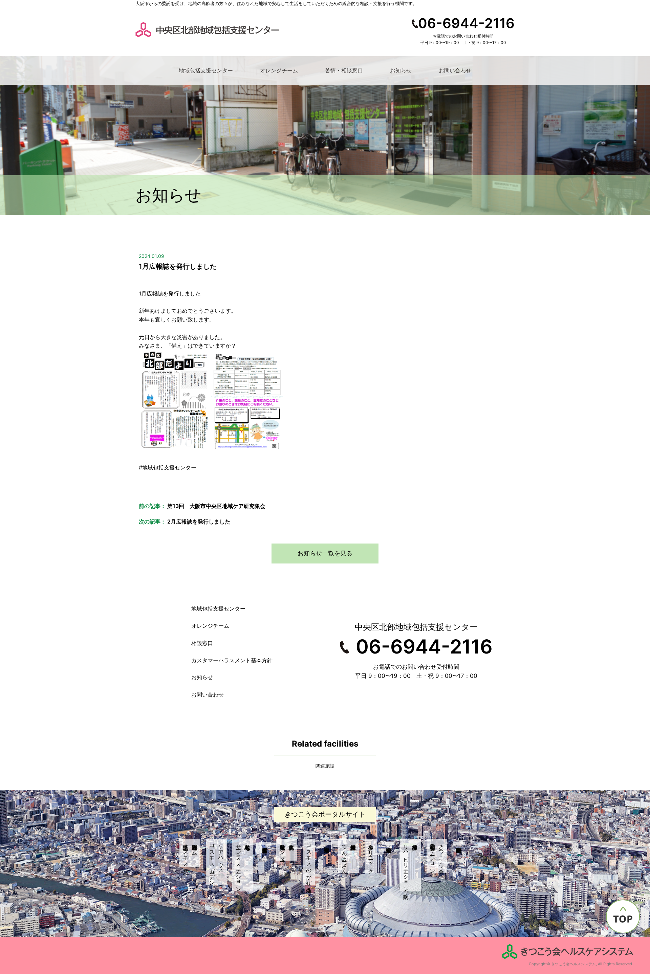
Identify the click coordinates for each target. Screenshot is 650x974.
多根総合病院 (388, 843)
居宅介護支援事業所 (265, 843)
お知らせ (401, 70)
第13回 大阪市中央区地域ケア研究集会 (216, 506)
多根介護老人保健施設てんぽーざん (344, 856)
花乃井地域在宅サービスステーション (238, 865)
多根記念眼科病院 (459, 843)
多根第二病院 (327, 843)
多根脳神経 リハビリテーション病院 (410, 865)
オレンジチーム (279, 70)
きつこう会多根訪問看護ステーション (437, 856)
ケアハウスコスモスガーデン (216, 862)
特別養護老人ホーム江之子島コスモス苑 (190, 853)
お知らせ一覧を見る (325, 553)
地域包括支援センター (206, 70)
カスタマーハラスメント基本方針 (232, 660)
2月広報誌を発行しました (198, 521)
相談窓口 (202, 643)
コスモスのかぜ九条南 (309, 862)
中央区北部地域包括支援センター (282, 850)
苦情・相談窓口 (344, 70)
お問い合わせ (455, 70)
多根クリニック (371, 856)
